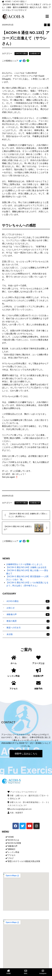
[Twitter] (22, 826)
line (28, 60)
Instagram (42, 973)
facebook (24, 60)
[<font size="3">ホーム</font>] (13, 657)
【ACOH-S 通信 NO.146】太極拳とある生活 (26, 567)
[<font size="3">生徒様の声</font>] (38, 670)
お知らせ (27, 608)
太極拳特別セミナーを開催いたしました (24, 564)
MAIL (25, 973)
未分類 (27, 634)
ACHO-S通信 (22, 53)
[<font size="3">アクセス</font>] (13, 683)
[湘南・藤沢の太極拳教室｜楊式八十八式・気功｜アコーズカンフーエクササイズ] (13, 781)
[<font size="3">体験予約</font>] (38, 683)
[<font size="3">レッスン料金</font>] (13, 670)
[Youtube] (29, 826)
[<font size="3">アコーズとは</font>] (38, 657)
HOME (8, 973)
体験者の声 (36, 53)
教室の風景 (27, 621)
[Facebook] (15, 826)
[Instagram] (36, 826)
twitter (20, 60)
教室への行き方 (27, 628)
